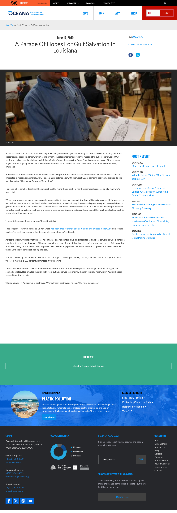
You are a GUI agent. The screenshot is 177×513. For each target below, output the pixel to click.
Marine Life (159, 447)
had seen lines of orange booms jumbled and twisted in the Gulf (80, 228)
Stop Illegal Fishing (132, 397)
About (55, 3)
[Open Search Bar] (165, 3)
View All (126, 410)
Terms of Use (160, 467)
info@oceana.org (13, 462)
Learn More (48, 417)
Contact (158, 470)
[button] (130, 55)
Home (8, 25)
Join (101, 13)
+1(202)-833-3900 (15, 458)
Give (85, 13)
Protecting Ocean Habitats (136, 402)
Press (157, 440)
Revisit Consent (162, 463)
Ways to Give (109, 3)
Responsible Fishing (133, 406)
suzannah (138, 36)
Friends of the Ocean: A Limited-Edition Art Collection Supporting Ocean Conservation (150, 191)
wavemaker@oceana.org (17, 476)
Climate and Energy (140, 44)
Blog (12, 25)
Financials (159, 457)
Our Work (71, 3)
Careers (158, 453)
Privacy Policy (161, 460)
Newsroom (90, 3)
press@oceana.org (14, 490)
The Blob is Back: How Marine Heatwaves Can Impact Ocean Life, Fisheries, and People (150, 221)
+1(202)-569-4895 (15, 473)
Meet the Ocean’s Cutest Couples (149, 165)
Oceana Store (160, 443)
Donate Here (122, 496)
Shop (134, 13)
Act (117, 13)
